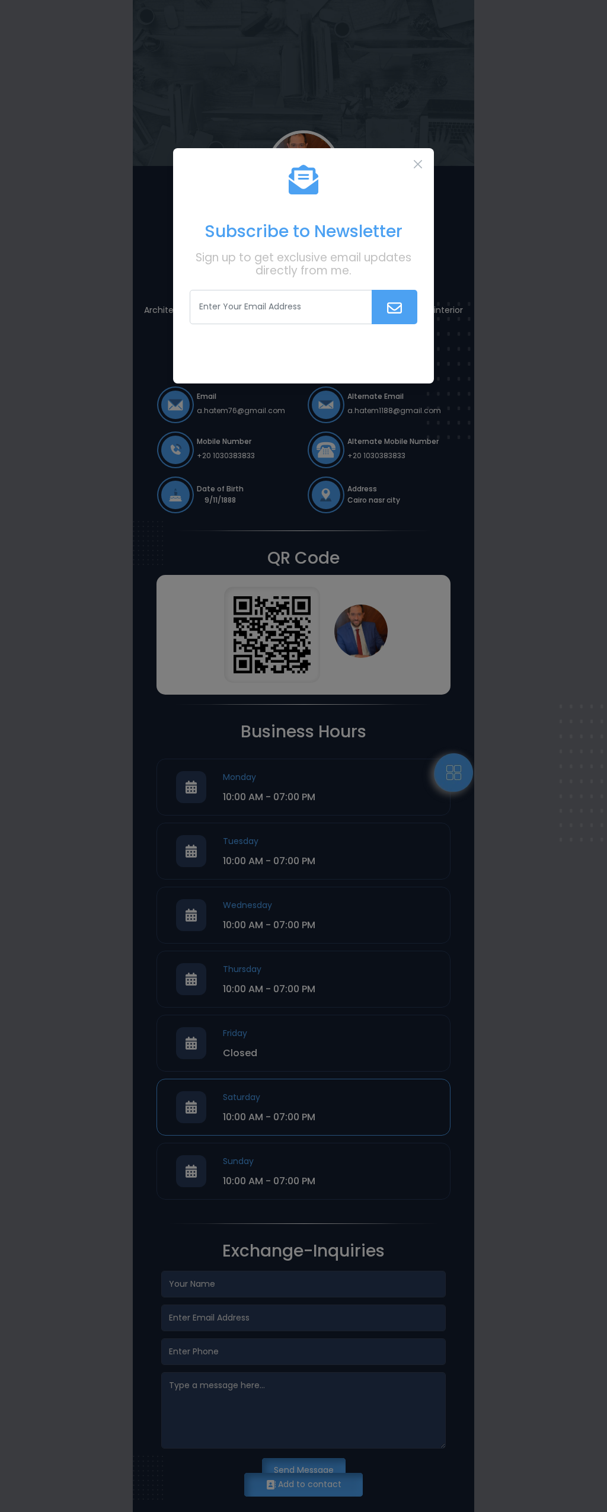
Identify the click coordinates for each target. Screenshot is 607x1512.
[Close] (418, 164)
